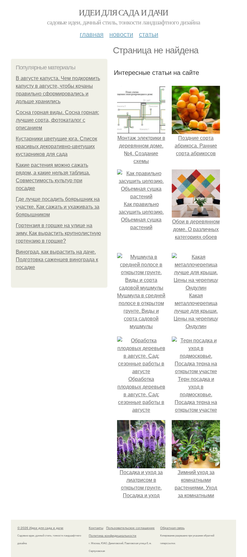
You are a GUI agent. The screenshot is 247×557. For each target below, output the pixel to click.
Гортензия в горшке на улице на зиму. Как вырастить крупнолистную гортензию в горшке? (58, 233)
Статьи (148, 34)
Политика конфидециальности (112, 535)
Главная (92, 34)
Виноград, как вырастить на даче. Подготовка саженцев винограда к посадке (57, 259)
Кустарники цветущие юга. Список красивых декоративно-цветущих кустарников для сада (56, 146)
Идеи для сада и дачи (123, 12)
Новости (121, 34)
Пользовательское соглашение (130, 528)
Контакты (96, 528)
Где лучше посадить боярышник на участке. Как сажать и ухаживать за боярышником (58, 206)
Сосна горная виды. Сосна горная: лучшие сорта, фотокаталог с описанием (57, 120)
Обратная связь (172, 528)
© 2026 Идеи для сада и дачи (40, 528)
